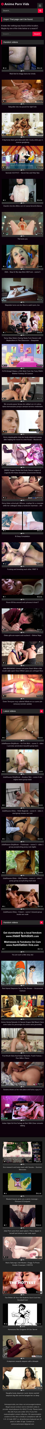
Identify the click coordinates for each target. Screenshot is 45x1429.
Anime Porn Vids (16, 4)
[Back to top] (37, 1422)
